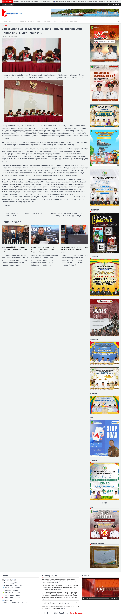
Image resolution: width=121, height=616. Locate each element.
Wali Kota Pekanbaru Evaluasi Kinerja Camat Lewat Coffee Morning (97, 1)
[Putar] (84, 598)
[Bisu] (114, 598)
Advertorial (21, 21)
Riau (10, 21)
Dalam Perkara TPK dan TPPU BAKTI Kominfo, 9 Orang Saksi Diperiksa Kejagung (42, 249)
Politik (55, 21)
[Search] (118, 21)
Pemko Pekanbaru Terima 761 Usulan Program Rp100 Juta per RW (50, 1)
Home (5, 21)
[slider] (99, 598)
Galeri (39, 21)
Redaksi (5, 36)
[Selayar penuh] (117, 598)
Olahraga (63, 21)
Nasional (47, 21)
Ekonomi (31, 21)
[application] (100, 589)
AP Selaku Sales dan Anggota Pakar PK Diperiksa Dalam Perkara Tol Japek (74, 249)
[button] (100, 589)
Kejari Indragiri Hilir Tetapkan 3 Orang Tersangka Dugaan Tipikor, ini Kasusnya (14, 249)
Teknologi (73, 21)
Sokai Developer (76, 613)
